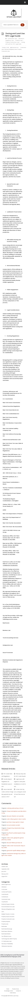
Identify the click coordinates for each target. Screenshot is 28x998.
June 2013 (4, 871)
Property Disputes (6, 921)
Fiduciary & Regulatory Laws (11, 49)
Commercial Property (6, 892)
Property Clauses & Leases (8, 916)
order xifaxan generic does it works (16, 819)
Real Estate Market (6, 934)
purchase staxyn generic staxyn (15, 822)
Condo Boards (5, 894)
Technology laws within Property (9, 938)
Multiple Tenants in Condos (8, 914)
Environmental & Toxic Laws (8, 906)
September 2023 (5, 869)
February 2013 (5, 874)
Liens (3, 911)
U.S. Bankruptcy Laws (7, 941)
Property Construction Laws (12, 42)
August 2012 (4, 876)
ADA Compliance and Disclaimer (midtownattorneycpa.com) (12, 956)
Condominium (5, 896)
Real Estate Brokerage (7, 929)
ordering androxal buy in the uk (15, 808)
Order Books (13, 992)
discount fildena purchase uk (14, 842)
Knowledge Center (8, 991)
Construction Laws (12, 38)
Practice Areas (15, 989)
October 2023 (5, 866)
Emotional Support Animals (8, 904)
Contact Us (18, 991)
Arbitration (4, 887)
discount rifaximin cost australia (15, 816)
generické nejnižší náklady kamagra (16, 850)
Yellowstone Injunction (7, 946)
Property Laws (19, 40)
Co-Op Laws (4, 889)
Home (7, 989)
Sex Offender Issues (6, 936)
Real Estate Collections (7, 931)
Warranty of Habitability (7, 943)
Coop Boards (5, 901)
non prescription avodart (13, 825)
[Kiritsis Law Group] (14, 13)
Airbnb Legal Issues (6, 884)
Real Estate (4, 926)
